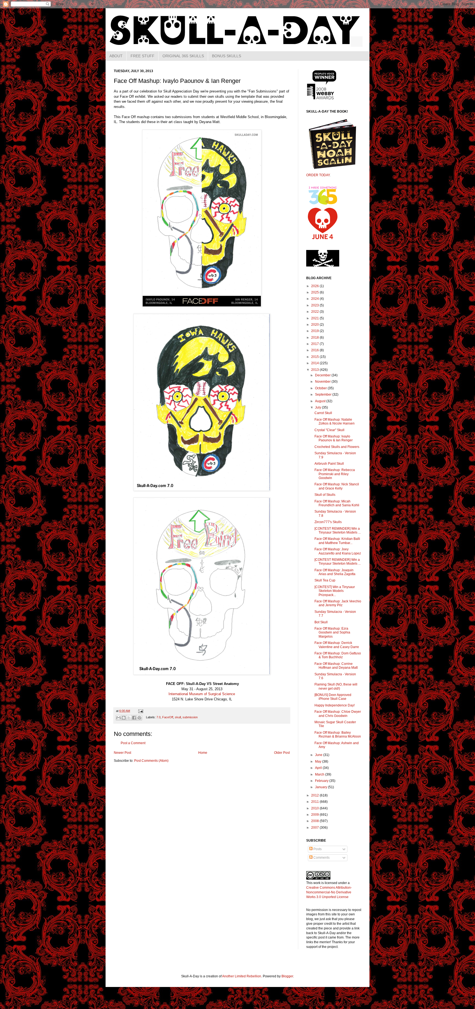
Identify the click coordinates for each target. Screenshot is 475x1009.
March (320, 774)
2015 (315, 357)
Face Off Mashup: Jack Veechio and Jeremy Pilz (337, 603)
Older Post (282, 753)
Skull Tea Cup (324, 580)
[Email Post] (140, 710)
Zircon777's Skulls (328, 522)
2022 (315, 312)
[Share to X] (129, 717)
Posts (317, 849)
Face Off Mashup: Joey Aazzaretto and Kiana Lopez (337, 551)
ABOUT (116, 56)
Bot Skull (321, 622)
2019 (315, 331)
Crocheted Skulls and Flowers (336, 447)
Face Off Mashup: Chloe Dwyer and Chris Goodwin (337, 713)
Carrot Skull (323, 413)
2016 (315, 350)
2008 (315, 821)
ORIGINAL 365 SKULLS (183, 56)
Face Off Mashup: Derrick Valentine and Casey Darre (336, 645)
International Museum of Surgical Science (202, 694)
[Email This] (118, 717)
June (319, 755)
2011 (315, 802)
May (318, 761)
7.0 (158, 717)
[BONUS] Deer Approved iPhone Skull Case (332, 697)
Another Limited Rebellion (241, 976)
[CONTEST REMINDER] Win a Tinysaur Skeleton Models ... (337, 530)
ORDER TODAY (318, 175)
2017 (315, 344)
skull (178, 717)
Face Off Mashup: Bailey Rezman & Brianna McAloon (337, 734)
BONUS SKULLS (226, 56)
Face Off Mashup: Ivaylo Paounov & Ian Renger (333, 438)
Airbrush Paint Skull (329, 464)
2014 (315, 363)
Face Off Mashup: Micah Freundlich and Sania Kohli (336, 503)
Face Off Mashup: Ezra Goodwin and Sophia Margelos (332, 632)
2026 (315, 286)
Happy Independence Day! (334, 705)
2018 (315, 337)
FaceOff (167, 717)
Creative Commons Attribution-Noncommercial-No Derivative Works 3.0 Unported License (329, 892)
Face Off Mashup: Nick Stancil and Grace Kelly (336, 486)
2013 (315, 370)
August (320, 401)
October (321, 388)
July (318, 407)
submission (190, 717)
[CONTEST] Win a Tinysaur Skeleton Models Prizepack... (334, 591)
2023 (315, 305)
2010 (315, 808)
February (322, 781)
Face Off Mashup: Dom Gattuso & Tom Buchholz (337, 655)
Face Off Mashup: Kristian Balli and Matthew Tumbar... (337, 541)
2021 (315, 318)
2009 (315, 815)
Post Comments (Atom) (151, 761)
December (323, 375)
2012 (315, 795)
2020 (315, 325)
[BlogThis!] (123, 717)
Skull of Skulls (324, 495)
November (323, 382)
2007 (315, 827)
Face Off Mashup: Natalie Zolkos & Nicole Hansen (334, 421)
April (319, 768)
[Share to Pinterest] (139, 717)
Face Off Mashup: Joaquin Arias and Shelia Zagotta (334, 572)
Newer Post (122, 753)
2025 (315, 292)
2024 (315, 299)
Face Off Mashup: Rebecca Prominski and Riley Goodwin (334, 474)
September (323, 394)
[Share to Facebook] (134, 717)
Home (202, 753)
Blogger (287, 976)
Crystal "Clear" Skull (329, 430)
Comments (321, 858)
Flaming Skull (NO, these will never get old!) (335, 686)
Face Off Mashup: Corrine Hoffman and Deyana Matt (336, 666)
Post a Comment (133, 743)
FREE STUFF (142, 56)
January (321, 787)
